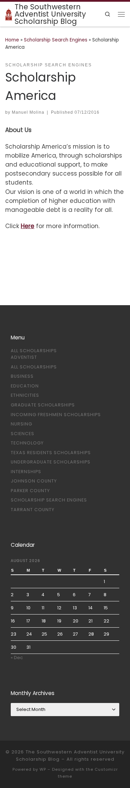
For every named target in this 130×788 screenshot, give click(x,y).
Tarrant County (32, 510)
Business (22, 376)
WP (43, 769)
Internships (26, 472)
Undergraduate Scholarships (50, 462)
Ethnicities (25, 395)
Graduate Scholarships (43, 405)
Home (12, 40)
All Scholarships (34, 351)
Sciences (22, 434)
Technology (27, 443)
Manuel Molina (28, 112)
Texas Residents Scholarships (51, 453)
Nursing (21, 424)
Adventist (24, 357)
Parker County (30, 491)
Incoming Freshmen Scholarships (56, 415)
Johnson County (34, 481)
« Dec (17, 657)
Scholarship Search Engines (55, 40)
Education (25, 386)
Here (27, 226)
